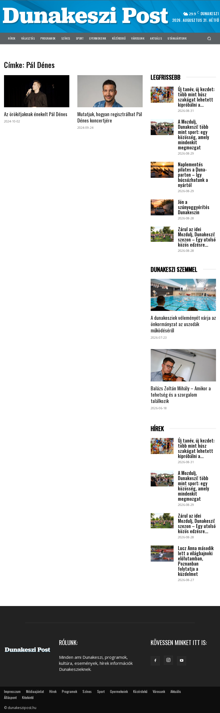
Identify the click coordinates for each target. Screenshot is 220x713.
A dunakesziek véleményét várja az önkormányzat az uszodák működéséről (183, 324)
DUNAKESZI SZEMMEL (174, 269)
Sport (101, 691)
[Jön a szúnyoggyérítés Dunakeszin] (162, 207)
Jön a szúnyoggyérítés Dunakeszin (193, 207)
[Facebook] (155, 660)
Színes (87, 691)
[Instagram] (168, 660)
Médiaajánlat (35, 691)
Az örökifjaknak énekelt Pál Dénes (35, 114)
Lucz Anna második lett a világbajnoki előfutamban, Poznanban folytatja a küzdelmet (196, 561)
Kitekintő (28, 697)
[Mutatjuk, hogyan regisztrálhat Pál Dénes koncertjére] (110, 91)
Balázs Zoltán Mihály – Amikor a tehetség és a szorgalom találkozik (181, 394)
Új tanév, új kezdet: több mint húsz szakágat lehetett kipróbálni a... (196, 97)
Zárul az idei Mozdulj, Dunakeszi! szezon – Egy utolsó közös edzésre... (197, 237)
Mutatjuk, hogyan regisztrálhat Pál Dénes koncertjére (109, 117)
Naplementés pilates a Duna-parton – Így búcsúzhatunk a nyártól (193, 174)
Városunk (159, 691)
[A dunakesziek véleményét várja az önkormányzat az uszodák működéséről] (183, 295)
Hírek (52, 691)
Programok (69, 691)
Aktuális (175, 691)
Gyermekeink (119, 691)
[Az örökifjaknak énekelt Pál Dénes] (36, 91)
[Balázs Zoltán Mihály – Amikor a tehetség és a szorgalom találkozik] (183, 365)
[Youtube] (181, 660)
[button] (209, 38)
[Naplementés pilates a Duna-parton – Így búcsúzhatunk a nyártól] (162, 170)
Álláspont (10, 697)
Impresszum (12, 691)
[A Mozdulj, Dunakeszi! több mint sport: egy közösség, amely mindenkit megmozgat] (162, 127)
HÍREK (157, 428)
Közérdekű (140, 691)
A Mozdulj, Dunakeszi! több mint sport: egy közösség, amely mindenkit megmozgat (193, 134)
